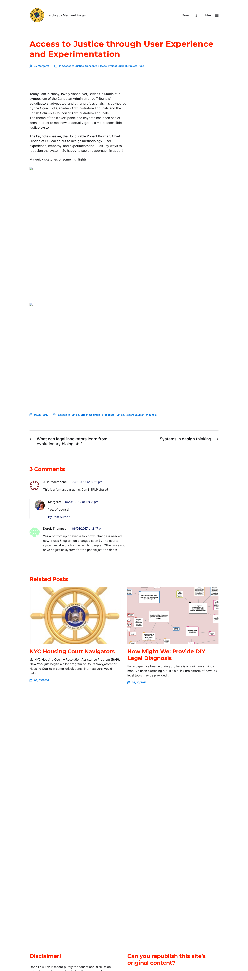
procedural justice (113, 414)
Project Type (136, 66)
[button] (189, 15)
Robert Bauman (135, 414)
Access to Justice (73, 66)
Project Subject (117, 66)
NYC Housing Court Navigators (72, 651)
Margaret (43, 66)
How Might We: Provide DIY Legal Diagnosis (166, 654)
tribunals (151, 414)
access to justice (68, 414)
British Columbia (90, 414)
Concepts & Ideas (96, 66)
